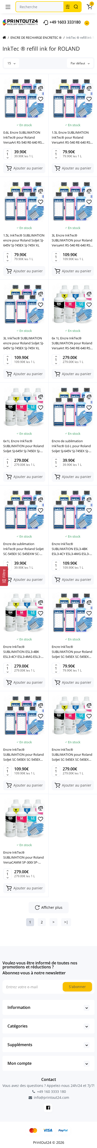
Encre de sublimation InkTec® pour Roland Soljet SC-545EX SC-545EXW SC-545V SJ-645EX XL (23, 549)
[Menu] (7, 6)
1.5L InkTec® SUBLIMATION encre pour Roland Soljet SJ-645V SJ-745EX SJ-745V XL (24, 240)
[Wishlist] (40, 99)
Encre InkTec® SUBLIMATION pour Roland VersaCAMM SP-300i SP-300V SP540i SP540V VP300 (23, 857)
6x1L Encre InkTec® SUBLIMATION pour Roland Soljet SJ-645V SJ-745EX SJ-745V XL (23, 446)
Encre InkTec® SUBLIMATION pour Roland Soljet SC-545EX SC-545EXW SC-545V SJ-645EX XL (72, 651)
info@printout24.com (51, 1097)
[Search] (76, 7)
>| (66, 922)
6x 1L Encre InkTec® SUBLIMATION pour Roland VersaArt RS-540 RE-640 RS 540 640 (72, 343)
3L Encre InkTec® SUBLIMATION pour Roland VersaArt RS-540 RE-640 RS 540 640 (72, 240)
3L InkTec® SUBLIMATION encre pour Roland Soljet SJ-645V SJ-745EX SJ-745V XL (23, 343)
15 (9, 63)
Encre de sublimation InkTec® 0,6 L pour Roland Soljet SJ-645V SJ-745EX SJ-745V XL (71, 446)
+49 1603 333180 (64, 22)
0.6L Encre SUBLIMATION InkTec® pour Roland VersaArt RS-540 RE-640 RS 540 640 (22, 137)
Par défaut (78, 63)
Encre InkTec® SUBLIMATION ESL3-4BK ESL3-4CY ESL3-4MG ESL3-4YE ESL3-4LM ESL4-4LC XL (71, 549)
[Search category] (68, 7)
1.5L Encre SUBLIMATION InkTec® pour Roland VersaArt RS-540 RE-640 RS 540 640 (71, 137)
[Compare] (40, 88)
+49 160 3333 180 (51, 1091)
